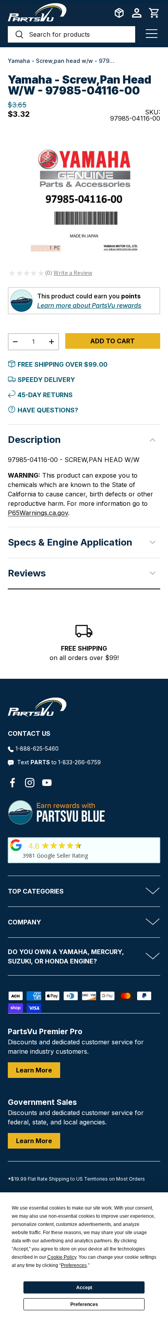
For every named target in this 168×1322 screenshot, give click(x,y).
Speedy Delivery (46, 380)
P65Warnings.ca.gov (38, 513)
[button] (154, 13)
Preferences (84, 1304)
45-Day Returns (45, 395)
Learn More (34, 1070)
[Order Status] (119, 13)
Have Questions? (48, 410)
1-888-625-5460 (37, 748)
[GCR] (16, 845)
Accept (84, 1287)
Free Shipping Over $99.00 (62, 364)
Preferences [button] (74, 1265)
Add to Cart (112, 341)
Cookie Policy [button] (61, 1257)
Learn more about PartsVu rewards (89, 305)
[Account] (137, 13)
